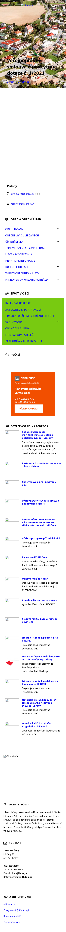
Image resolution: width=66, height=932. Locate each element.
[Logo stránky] (27, 5)
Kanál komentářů (12, 916)
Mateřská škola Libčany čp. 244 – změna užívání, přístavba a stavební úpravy (40, 702)
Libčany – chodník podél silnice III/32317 (40, 639)
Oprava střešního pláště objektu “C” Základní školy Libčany (41, 658)
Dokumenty (24, 81)
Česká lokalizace (12, 922)
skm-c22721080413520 (23, 193)
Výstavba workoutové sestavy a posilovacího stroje (40, 502)
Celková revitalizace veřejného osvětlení (40, 620)
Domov (10, 81)
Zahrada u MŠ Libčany (34, 557)
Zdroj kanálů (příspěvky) (16, 910)
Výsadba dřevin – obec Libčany (39, 600)
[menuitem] (33, 229)
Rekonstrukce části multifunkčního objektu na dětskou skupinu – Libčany (37, 434)
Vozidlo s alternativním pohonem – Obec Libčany (41, 464)
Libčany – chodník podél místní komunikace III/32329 (40, 682)
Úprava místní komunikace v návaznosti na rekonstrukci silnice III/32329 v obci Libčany (39, 522)
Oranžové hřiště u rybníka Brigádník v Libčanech (36, 725)
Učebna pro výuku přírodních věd (41, 538)
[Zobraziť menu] (58, 229)
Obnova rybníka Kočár (35, 578)
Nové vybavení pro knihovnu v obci (39, 483)
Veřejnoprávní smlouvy (22, 203)
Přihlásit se (9, 904)
